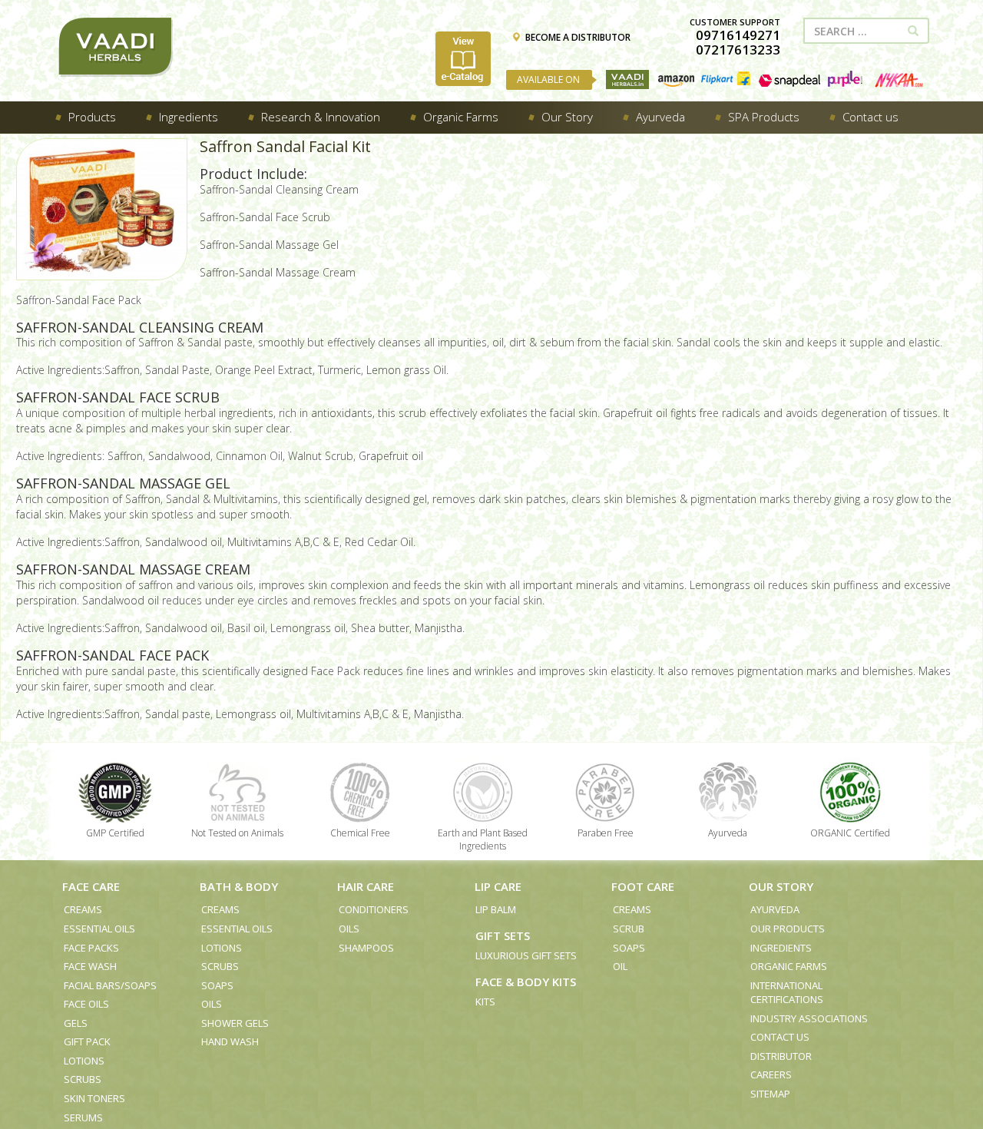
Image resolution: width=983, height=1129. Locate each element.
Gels (76, 1023)
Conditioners (374, 909)
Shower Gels (235, 1023)
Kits (485, 1001)
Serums (83, 1117)
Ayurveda (774, 909)
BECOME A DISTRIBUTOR (578, 37)
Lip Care (498, 886)
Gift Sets (502, 935)
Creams (83, 909)
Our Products (787, 928)
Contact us (779, 1037)
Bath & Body (239, 886)
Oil (620, 966)
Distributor (781, 1056)
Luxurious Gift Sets (526, 955)
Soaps (217, 985)
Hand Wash (230, 1041)
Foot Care (642, 886)
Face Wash (90, 966)
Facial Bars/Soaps (110, 985)
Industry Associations (809, 1018)
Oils (211, 1004)
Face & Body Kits (525, 981)
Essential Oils (99, 928)
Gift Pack (87, 1041)
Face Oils (86, 1004)
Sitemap (770, 1094)
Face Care (91, 886)
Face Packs (91, 948)
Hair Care (365, 886)
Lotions (84, 1061)
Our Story (781, 886)
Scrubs (82, 1079)
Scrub (628, 928)
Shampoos (366, 948)
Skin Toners (94, 1098)
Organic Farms (788, 966)
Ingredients (781, 948)
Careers (771, 1074)
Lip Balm (495, 909)
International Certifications (786, 992)
